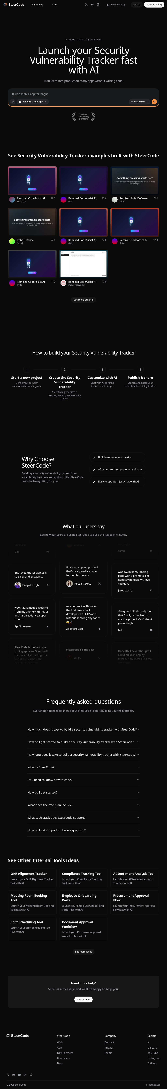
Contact (109, 1042)
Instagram (154, 1058)
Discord (152, 1047)
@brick (20, 243)
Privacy (109, 1047)
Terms (108, 1053)
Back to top (154, 1084)
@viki (70, 201)
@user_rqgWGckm (76, 285)
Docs (55, 4)
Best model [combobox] (139, 101)
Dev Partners (65, 1053)
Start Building (154, 4)
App (59, 1047)
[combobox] (33, 101)
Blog (60, 1063)
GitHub (152, 1063)
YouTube (153, 1053)
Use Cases (63, 1058)
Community (37, 4)
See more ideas (83, 951)
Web (60, 1042)
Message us (83, 999)
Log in (136, 4)
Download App (118, 4)
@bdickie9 (21, 201)
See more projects (83, 299)
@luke (122, 201)
